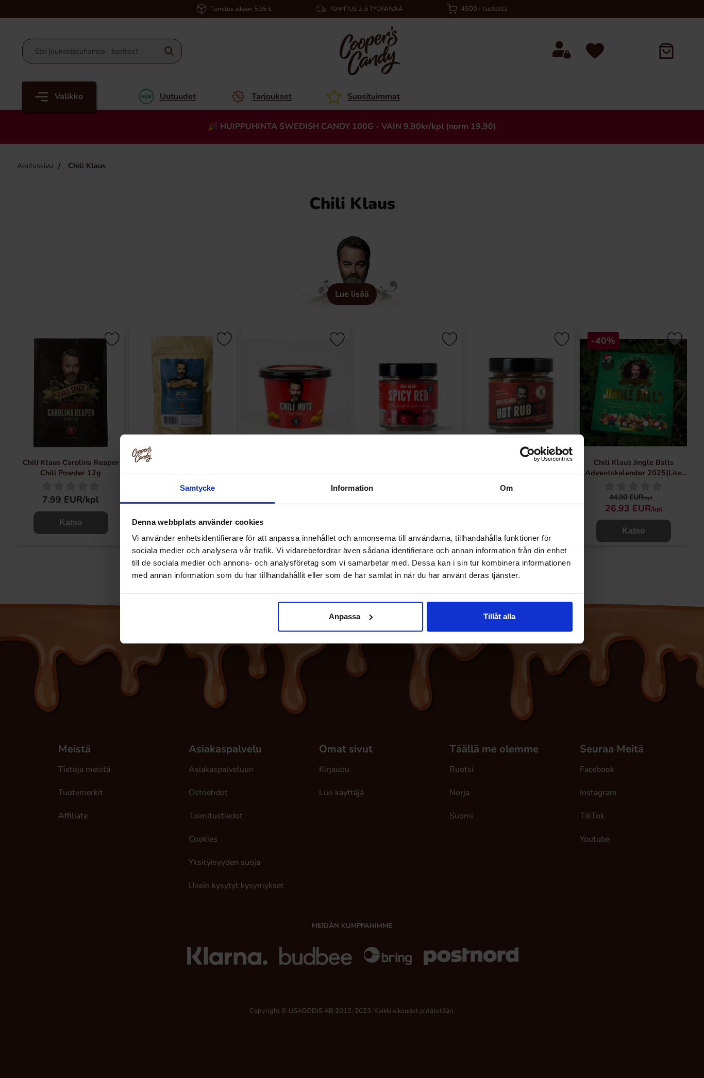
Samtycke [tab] (197, 488)
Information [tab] (352, 488)
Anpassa (344, 616)
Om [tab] (506, 488)
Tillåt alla (499, 616)
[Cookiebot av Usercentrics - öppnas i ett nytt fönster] (527, 454)
